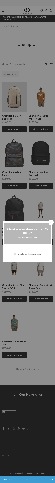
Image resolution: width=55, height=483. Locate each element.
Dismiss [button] (50, 479)
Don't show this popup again (29, 253)
